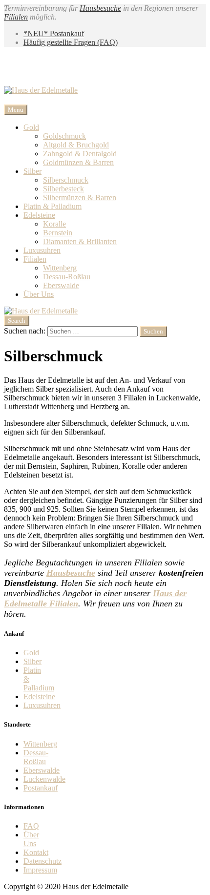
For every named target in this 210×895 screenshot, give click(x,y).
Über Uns (38, 294)
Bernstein (57, 233)
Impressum (40, 870)
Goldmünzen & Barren (78, 162)
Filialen (16, 17)
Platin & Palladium (52, 206)
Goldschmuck (64, 136)
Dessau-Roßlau (66, 276)
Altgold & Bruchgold (76, 145)
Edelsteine (39, 215)
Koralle (54, 224)
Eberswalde (61, 285)
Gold (31, 127)
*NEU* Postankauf (53, 33)
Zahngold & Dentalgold (80, 153)
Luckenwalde (44, 779)
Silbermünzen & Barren (79, 197)
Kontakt (35, 852)
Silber (32, 171)
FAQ (31, 826)
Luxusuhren (42, 250)
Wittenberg (60, 268)
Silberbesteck (63, 189)
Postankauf (40, 788)
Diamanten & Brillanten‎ (80, 241)
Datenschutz (42, 861)
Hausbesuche (100, 8)
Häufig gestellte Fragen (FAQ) (70, 42)
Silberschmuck (65, 180)
